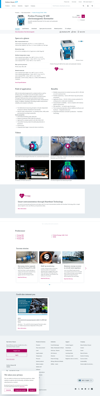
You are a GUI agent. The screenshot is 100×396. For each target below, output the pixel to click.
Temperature (39, 356)
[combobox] (89, 2)
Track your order (69, 356)
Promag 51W (20, 238)
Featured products (40, 372)
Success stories (83, 358)
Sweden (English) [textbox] (88, 1)
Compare (82, 20)
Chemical (53, 356)
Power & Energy (54, 358)
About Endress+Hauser (85, 345)
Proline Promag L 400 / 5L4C (60, 235)
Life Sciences (54, 353)
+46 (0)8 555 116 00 (14, 370)
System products (40, 361)
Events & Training (84, 356)
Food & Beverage (55, 345)
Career (81, 350)
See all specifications (20, 82)
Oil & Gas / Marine (55, 350)
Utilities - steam (54, 364)
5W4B (54, 237)
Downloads (74, 1)
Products (17, 12)
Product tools (66, 1)
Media (19, 318)
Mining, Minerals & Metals (57, 361)
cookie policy (21, 386)
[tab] (18, 28)
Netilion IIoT (39, 366)
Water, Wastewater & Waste (57, 347)
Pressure (38, 358)
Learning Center (69, 353)
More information (22, 208)
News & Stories (83, 353)
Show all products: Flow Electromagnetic (24, 32)
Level (37, 350)
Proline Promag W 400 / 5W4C (39, 12)
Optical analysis (39, 364)
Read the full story (22, 277)
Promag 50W (20, 235)
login (79, 17)
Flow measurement (25, 12)
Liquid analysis (39, 353)
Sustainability (83, 361)
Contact (80, 1)
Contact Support (69, 345)
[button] (16, 350)
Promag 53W (20, 237)
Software (38, 369)
